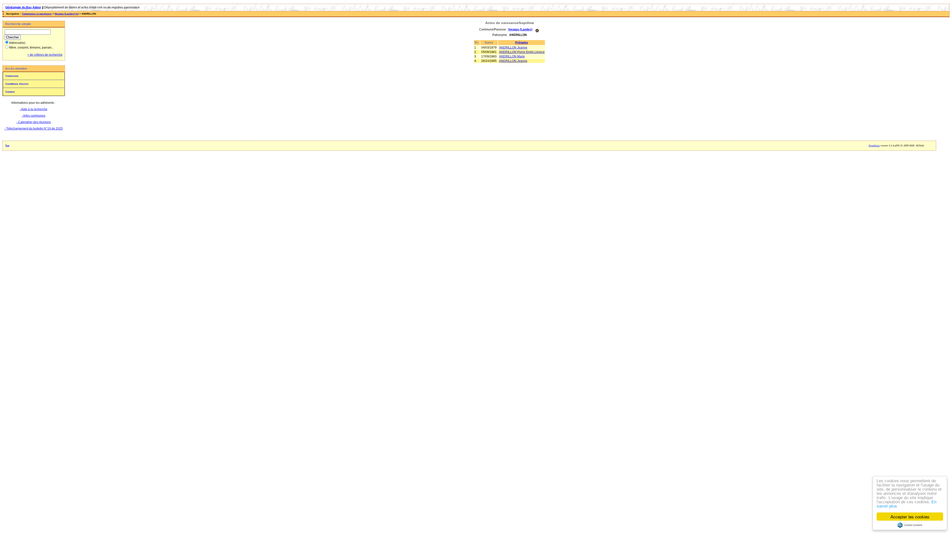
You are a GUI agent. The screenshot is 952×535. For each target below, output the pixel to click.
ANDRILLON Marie (512, 56)
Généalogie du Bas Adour (23, 7)
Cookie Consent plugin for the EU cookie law (909, 525)
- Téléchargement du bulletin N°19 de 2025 (33, 128)
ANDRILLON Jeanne (513, 47)
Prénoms (521, 42)
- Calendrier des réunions (33, 122)
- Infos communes (33, 115)
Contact (10, 91)
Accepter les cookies (910, 516)
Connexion (11, 76)
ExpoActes (874, 145)
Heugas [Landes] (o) (67, 13)
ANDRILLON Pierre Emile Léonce (522, 52)
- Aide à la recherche (33, 109)
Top (7, 145)
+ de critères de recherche (44, 54)
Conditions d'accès (17, 83)
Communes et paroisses (37, 13)
